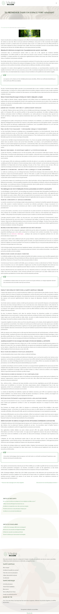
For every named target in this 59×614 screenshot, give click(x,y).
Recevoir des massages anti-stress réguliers (13, 482)
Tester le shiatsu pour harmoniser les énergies (14, 534)
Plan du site (29, 613)
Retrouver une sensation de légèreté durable (14, 529)
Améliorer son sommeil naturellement (12, 511)
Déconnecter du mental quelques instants (46, 482)
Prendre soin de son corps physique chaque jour (14, 508)
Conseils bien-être (5, 27)
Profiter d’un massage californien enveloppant (14, 527)
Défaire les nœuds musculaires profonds (13, 532)
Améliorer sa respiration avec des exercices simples (15, 506)
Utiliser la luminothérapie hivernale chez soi (13, 503)
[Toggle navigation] (56, 3)
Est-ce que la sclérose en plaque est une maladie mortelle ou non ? (19, 501)
